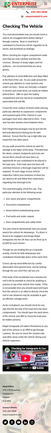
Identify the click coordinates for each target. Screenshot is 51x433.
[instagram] (32, 422)
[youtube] (18, 422)
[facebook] (12, 422)
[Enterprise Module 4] (20, 6)
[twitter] (5, 422)
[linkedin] (25, 422)
